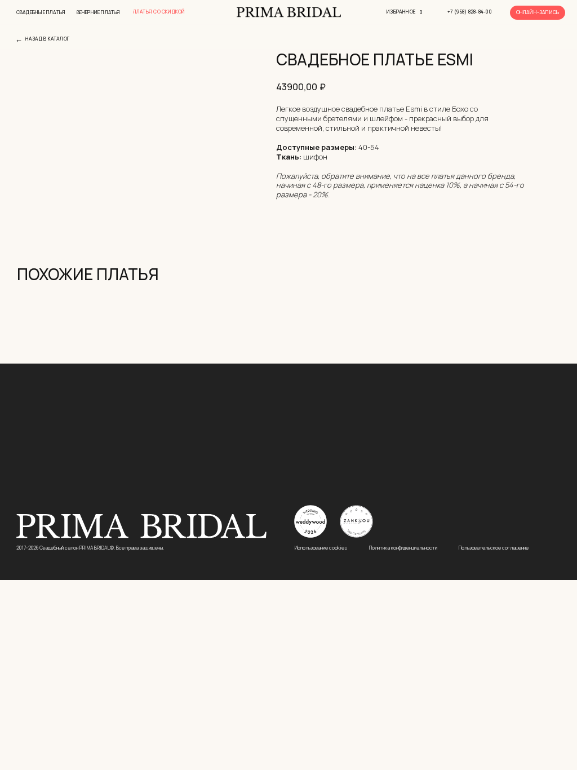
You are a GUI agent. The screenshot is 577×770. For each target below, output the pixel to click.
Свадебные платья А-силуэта (174, 448)
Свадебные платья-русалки (171, 458)
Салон (490, 448)
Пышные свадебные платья (56, 448)
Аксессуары (496, 491)
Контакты (405, 448)
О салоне (491, 460)
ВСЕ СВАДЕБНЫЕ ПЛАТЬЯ (53, 417)
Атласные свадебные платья (58, 479)
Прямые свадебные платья (171, 468)
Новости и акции (503, 470)
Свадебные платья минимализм (178, 479)
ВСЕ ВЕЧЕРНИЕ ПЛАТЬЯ (51, 428)
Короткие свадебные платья (57, 438)
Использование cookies (321, 548)
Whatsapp (402, 480)
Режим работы (321, 448)
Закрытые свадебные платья (173, 417)
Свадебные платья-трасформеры (179, 438)
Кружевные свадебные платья (60, 489)
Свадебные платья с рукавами (60, 458)
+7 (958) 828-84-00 (416, 460)
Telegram (401, 470)
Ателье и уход (498, 480)
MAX (393, 491)
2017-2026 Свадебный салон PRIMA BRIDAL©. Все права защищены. (90, 548)
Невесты (491, 501)
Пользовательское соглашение (494, 548)
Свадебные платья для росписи (177, 489)
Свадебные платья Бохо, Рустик (63, 468)
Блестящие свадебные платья (175, 428)
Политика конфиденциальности (403, 548)
